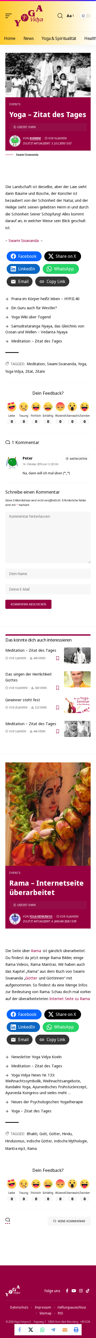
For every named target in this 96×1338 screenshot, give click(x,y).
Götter (31, 978)
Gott (43, 1133)
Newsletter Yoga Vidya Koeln (36, 1056)
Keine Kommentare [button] (71, 1221)
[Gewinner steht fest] (77, 705)
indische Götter (39, 1140)
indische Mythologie (70, 1140)
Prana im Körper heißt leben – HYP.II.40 (45, 298)
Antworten (78, 459)
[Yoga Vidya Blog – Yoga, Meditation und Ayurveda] (12, 1290)
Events (15, 104)
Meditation (36, 363)
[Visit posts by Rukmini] (15, 141)
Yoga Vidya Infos (41, 916)
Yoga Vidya (14, 371)
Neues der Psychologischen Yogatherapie (47, 1101)
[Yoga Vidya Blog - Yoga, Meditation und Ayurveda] (28, 15)
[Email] (64, 1329)
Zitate (40, 371)
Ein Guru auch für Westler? (34, 307)
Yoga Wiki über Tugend (31, 316)
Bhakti (32, 1133)
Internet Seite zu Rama (69, 998)
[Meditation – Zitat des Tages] (77, 655)
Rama (36, 950)
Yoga (82, 363)
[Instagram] (81, 1290)
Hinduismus (15, 1140)
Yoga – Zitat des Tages (31, 1110)
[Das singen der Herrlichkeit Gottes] (77, 679)
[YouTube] (73, 1290)
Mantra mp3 (15, 1148)
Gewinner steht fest (22, 699)
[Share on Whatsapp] (42, 1329)
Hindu (67, 1133)
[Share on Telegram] (53, 1329)
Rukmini (35, 138)
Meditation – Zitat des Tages (36, 341)
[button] (9, 15)
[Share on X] (31, 1329)
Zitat (29, 371)
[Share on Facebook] (20, 1329)
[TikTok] (88, 1290)
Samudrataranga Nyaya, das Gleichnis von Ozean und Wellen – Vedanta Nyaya (44, 328)
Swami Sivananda (24, 240)
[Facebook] (67, 1290)
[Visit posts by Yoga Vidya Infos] (15, 919)
